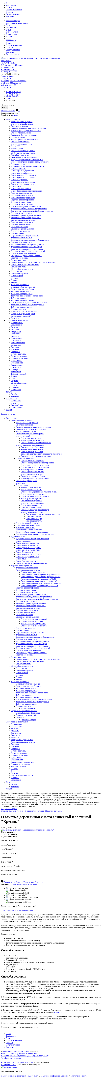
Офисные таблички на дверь (23, 287)
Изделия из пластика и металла (24, 311)
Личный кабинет (13, 54)
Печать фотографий (19, 273)
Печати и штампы (18, 260)
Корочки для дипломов (21, 224)
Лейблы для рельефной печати (24, 157)
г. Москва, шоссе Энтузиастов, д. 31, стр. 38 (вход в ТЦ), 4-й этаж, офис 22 (14, 83)
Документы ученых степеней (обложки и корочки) (32, 211)
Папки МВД (16, 186)
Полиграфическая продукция (13, 1076)
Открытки (15, 352)
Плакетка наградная (53, 811)
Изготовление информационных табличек (29, 302)
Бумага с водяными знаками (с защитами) (28, 128)
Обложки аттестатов (19, 227)
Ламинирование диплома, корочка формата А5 (41, 583)
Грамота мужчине (33, 516)
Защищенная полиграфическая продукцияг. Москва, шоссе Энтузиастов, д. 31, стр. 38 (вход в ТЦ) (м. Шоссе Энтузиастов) (25, 1055)
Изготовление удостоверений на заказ (27, 206)
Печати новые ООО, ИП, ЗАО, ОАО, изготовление (33, 262)
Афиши (14, 282)
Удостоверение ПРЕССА (21, 238)
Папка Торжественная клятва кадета (26, 191)
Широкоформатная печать (22, 269)
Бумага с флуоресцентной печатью (26, 131)
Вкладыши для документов (22, 229)
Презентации (16, 360)
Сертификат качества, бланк (33, 476)
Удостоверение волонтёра (22, 195)
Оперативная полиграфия (17, 23)
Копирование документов (16, 339)
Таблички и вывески (20, 285)
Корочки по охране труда (21, 242)
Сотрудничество (13, 14)
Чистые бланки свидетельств (33, 449)
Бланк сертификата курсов (32, 474)
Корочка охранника (19, 258)
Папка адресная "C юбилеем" (23, 177)
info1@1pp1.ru (7, 78)
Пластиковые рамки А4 (21, 316)
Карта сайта (33, 1076)
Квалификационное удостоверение (26, 215)
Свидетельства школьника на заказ (36, 456)
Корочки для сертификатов (22, 200)
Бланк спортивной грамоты (32, 503)
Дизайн (14, 394)
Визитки (14, 327)
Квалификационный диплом (23, 220)
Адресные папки (18, 164)
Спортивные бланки (19, 126)
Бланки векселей (18, 137)
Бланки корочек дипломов (32, 621)
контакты (58, 1012)
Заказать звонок (7, 76)
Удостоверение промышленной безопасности (30, 240)
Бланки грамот (17, 148)
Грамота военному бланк (31, 501)
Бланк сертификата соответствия (35, 478)
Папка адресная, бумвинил (22, 171)
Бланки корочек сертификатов (34, 626)
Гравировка (16, 390)
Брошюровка (16, 325)
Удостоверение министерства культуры (27, 244)
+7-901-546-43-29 (13, 92)
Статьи (9, 7)
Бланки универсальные (21, 133)
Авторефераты (17, 323)
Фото (13, 378)
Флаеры (14, 376)
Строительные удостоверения (23, 253)
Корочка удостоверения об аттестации (27, 249)
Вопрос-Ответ (12, 32)
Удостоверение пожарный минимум (26, 247)
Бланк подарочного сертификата (35, 465)
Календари (15, 334)
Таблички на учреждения (21, 294)
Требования (11, 5)
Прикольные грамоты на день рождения (43, 514)
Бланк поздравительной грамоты (35, 496)
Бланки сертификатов (20, 142)
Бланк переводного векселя (32, 440)
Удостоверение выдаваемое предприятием (29, 209)
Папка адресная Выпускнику (23, 182)
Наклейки (15, 349)
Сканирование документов (17, 366)
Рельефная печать (18, 267)
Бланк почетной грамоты (31, 490)
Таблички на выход (19, 298)
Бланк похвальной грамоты (32, 494)
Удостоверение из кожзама (22, 204)
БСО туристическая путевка (23, 153)
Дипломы (15, 329)
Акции (9, 36)
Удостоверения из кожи (21, 202)
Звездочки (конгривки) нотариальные (27, 160)
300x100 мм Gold (28, 708)
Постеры (14, 278)
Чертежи (14, 381)
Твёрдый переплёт (19, 374)
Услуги (9, 25)
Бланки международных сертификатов (37, 463)
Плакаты (14, 280)
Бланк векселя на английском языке (36, 443)
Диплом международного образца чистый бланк (41, 454)
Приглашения (17, 363)
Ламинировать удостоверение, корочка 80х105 (40, 577)
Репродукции (16, 271)
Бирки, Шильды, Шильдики (23, 314)
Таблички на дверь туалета (22, 300)
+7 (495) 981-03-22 (9, 69)
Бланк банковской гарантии (23, 151)
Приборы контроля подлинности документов (30, 162)
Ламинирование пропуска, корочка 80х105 (39, 581)
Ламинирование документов (23, 197)
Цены (8, 30)
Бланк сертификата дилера (32, 469)
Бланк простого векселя (31, 438)
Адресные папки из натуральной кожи (27, 166)
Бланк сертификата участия (32, 472)
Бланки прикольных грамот (32, 512)
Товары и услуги (8, 414)
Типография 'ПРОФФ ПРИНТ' (16, 1051)
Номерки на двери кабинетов (23, 289)
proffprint (9, 98)
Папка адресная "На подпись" (23, 175)
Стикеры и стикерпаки (16, 370)
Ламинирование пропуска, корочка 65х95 (38, 579)
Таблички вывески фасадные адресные (27, 305)
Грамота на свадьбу (34, 519)
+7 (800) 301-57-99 (9, 72)
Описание (5, 910)
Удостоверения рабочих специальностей (28, 251)
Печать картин (17, 276)
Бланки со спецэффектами (22, 124)
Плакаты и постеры (19, 358)
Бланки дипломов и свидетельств (25, 139)
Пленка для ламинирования (33, 572)
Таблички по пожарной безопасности (27, 296)
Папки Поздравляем (19, 180)
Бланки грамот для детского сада (35, 510)
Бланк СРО (16, 146)
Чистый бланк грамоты (31, 487)
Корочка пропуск (18, 233)
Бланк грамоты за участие (32, 498)
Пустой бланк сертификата (32, 460)
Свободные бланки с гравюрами (25, 135)
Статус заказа (11, 34)
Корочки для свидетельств (22, 222)
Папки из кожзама (18, 168)
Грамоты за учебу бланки (31, 507)
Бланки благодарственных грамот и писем (39, 492)
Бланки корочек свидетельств (33, 623)
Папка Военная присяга (21, 189)
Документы (16, 331)
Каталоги (15, 336)
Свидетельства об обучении (33, 447)
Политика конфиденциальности (54, 1076)
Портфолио (11, 27)
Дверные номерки (28, 720)
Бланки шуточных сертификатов (35, 467)
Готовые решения (18, 309)
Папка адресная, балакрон (22, 173)
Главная (4, 811)
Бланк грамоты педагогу (31, 505)
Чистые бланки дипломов (32, 452)
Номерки (15, 318)
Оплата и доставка (14, 10)
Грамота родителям (34, 521)
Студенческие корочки (20, 231)
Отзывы (9, 12)
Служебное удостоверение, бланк (25, 235)
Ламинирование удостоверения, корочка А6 (39, 586)
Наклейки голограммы (20, 155)
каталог (15, 115)
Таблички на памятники (21, 307)
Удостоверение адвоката (21, 213)
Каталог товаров (13, 21)
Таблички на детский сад (21, 291)
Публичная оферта (78, 1076)
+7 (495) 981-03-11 (8, 1065)
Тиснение (15, 396)
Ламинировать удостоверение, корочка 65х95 (40, 574)
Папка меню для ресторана (22, 184)
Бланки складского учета (21, 144)
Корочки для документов (21, 193)
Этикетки (15, 387)
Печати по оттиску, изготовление (25, 264)
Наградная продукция (34, 811)
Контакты (10, 16)
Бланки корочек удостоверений (34, 619)
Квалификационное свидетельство (26, 218)
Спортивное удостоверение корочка (26, 256)
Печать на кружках (19, 356)
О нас (8, 3)
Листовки (15, 347)
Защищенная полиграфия (21, 122)
